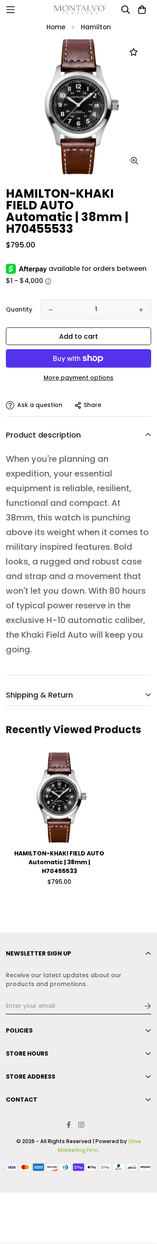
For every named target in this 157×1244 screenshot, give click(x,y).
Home (55, 27)
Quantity (19, 309)
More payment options (78, 377)
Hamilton (96, 27)
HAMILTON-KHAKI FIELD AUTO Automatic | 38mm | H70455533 (59, 862)
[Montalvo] (78, 9)
